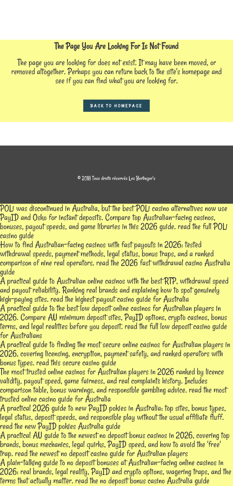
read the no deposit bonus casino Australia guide (142, 480)
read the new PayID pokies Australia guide (60, 426)
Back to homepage (116, 105)
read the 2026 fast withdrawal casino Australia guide (115, 267)
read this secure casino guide (76, 362)
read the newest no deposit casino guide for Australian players (101, 453)
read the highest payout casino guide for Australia (120, 298)
